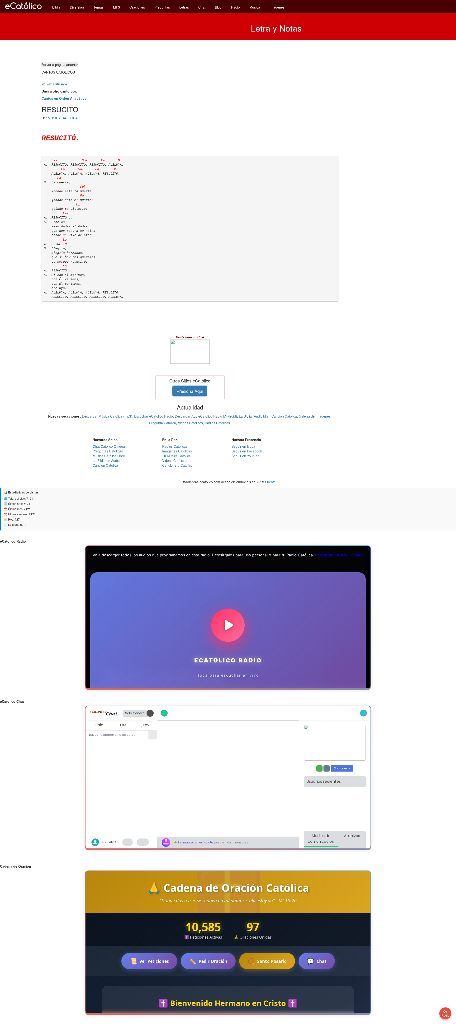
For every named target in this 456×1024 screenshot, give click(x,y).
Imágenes (277, 7)
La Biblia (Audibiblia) (254, 416)
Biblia (56, 7)
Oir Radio (445, 1013)
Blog (218, 7)
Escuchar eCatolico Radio (153, 416)
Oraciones (137, 7)
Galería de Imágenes (315, 416)
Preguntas (162, 7)
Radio (235, 7)
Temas (98, 7)
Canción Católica (284, 416)
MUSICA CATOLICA (63, 118)
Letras (184, 7)
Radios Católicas (217, 422)
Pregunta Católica (162, 422)
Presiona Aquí (189, 391)
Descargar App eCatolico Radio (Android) (206, 416)
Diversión (77, 7)
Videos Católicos (190, 422)
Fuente (270, 481)
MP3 (116, 7)
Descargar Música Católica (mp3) (107, 416)
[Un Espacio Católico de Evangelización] (24, 10)
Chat (201, 7)
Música (254, 7)
